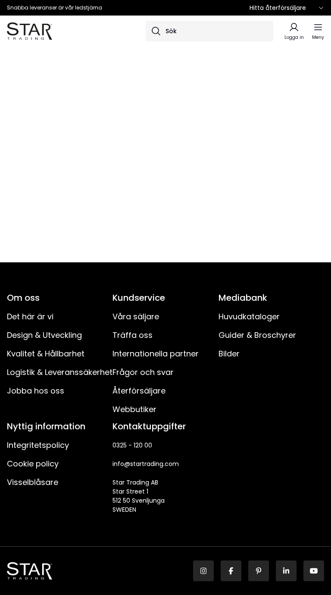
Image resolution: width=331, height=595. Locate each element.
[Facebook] (231, 570)
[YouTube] (313, 570)
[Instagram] (203, 570)
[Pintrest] (258, 570)
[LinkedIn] (286, 570)
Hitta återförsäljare (278, 7)
